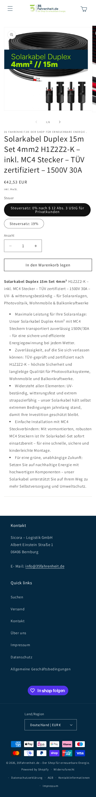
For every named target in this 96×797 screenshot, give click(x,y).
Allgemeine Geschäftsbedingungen (41, 669)
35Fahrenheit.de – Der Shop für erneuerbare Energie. (53, 763)
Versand (18, 609)
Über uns (18, 632)
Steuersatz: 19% (24, 223)
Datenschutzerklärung (27, 777)
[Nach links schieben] (36, 122)
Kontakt (18, 621)
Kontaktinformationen (74, 777)
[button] (10, 8)
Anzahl (9, 235)
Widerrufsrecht (64, 769)
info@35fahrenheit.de (44, 566)
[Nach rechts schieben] (60, 122)
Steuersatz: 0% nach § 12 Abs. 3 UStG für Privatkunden (47, 210)
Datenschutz (22, 657)
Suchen (17, 597)
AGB (50, 777)
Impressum (20, 644)
